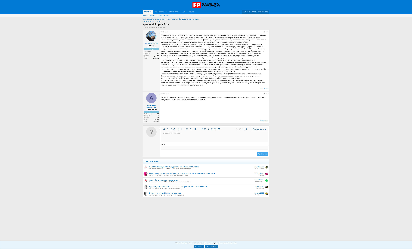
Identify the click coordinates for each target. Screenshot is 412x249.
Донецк (156, 119)
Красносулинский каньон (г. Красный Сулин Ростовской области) (178, 186)
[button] (166, 12)
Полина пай (260, 188)
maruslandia (153, 195)
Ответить (265, 88)
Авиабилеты (174, 12)
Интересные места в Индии (182, 169)
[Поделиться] (264, 32)
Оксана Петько (259, 168)
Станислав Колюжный (156, 169)
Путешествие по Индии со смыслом (165, 193)
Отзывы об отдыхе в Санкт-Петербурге (175, 175)
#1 (267, 32)
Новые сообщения (149, 15)
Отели (191, 12)
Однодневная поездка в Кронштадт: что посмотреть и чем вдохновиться (182, 173)
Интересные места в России (171, 188)
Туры (184, 12)
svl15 (150, 188)
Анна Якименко (149, 28)
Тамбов (156, 57)
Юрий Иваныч (259, 195)
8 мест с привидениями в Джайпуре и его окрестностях (174, 166)
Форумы (147, 12)
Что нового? (159, 12)
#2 (267, 94)
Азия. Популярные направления (164, 180)
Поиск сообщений (163, 15)
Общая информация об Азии (182, 182)
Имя (162, 144)
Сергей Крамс (259, 182)
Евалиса (151, 175)
